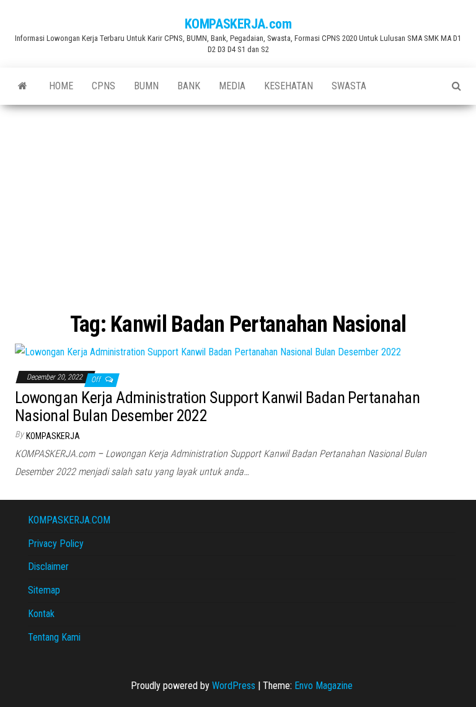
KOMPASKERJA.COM (69, 520)
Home (61, 86)
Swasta (349, 86)
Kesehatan (288, 86)
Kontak (41, 614)
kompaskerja (53, 436)
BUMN (146, 86)
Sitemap (44, 590)
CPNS (103, 86)
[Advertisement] (238, 198)
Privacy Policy (56, 543)
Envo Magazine (323, 685)
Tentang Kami (54, 637)
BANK (188, 86)
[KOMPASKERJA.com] (23, 86)
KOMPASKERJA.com (238, 24)
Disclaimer (48, 566)
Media (232, 86)
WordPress (233, 685)
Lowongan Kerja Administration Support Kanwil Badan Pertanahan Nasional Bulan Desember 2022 (217, 406)
